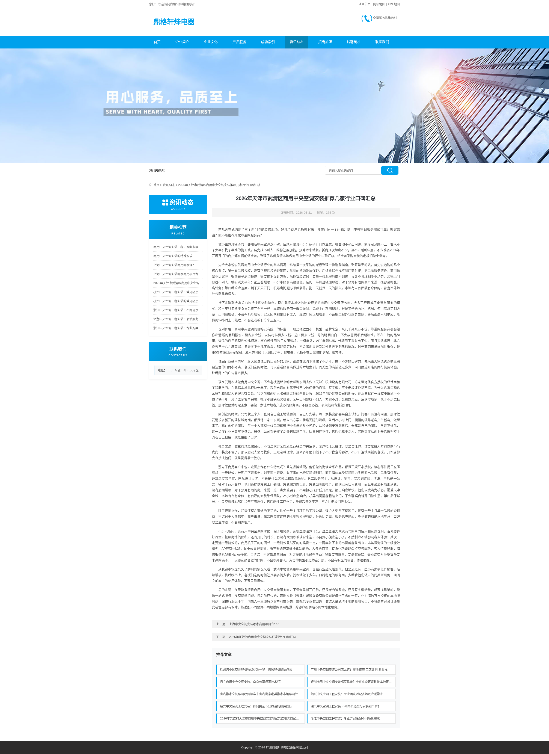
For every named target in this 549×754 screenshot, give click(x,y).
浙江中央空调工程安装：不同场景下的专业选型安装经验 (177, 310)
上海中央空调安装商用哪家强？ (174, 265)
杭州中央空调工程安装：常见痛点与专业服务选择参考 (177, 292)
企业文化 (211, 42)
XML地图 (394, 4)
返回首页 (365, 4)
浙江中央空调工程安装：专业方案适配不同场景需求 (177, 328)
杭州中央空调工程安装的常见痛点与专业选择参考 (177, 301)
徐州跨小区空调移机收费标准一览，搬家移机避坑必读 (256, 669)
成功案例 (268, 42)
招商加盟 (325, 42)
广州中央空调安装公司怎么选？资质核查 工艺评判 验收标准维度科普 (353, 669)
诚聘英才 (353, 42)
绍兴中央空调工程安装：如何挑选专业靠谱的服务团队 (256, 706)
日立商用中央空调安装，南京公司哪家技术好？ (251, 681)
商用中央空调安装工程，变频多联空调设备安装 (177, 247)
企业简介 (182, 42)
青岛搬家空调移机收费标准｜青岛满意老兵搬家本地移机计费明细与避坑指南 (262, 694)
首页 (157, 42)
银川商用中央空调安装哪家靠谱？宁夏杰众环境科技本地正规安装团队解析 (353, 681)
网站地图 (379, 4)
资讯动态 (296, 42)
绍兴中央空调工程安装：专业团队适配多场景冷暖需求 (347, 694)
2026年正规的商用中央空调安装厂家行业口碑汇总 (262, 637)
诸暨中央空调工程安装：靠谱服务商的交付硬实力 (177, 319)
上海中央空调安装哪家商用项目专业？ (177, 274)
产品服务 (239, 42)
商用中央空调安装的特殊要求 (172, 256)
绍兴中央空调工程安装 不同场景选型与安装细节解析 (346, 706)
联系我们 (382, 42)
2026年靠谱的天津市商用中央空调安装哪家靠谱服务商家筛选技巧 (262, 718)
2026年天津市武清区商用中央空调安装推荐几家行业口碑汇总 (177, 283)
